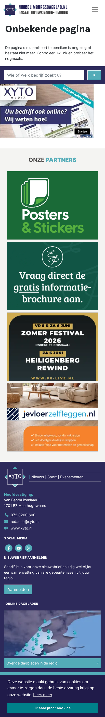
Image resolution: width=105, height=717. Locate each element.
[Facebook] (9, 548)
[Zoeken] (94, 75)
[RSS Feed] (29, 548)
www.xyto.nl (21, 528)
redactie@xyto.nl (25, 521)
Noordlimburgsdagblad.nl (43, 7)
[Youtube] (19, 548)
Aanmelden (18, 589)
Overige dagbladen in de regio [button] (32, 663)
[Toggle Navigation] (95, 9)
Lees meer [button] (42, 695)
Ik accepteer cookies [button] (53, 708)
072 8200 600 (23, 515)
